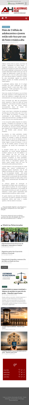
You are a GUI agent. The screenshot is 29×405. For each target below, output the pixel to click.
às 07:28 (10, 295)
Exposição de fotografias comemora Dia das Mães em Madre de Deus (14, 260)
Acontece (6, 27)
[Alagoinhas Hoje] (14, 6)
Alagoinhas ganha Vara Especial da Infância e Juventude (12, 252)
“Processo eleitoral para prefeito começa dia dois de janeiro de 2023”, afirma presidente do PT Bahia (13, 217)
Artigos (4, 286)
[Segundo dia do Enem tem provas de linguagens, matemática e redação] (14, 228)
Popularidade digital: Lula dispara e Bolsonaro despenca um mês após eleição (13, 208)
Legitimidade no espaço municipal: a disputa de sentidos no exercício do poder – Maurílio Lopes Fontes (14, 291)
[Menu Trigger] (26, 3)
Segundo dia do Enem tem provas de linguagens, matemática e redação (12, 244)
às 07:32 (10, 42)
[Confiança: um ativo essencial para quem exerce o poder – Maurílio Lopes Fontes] (14, 332)
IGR (19, 400)
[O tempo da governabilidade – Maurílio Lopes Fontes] (14, 308)
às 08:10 (9, 353)
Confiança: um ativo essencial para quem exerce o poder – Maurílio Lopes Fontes (14, 351)
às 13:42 (9, 329)
